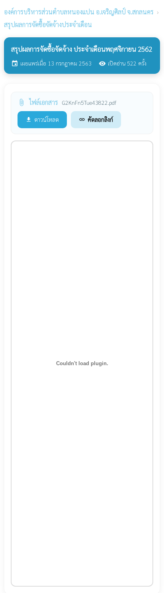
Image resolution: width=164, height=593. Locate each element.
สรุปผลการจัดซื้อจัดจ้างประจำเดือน (48, 24)
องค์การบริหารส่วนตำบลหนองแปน (79, 12)
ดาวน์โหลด (42, 119)
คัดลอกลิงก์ (96, 119)
